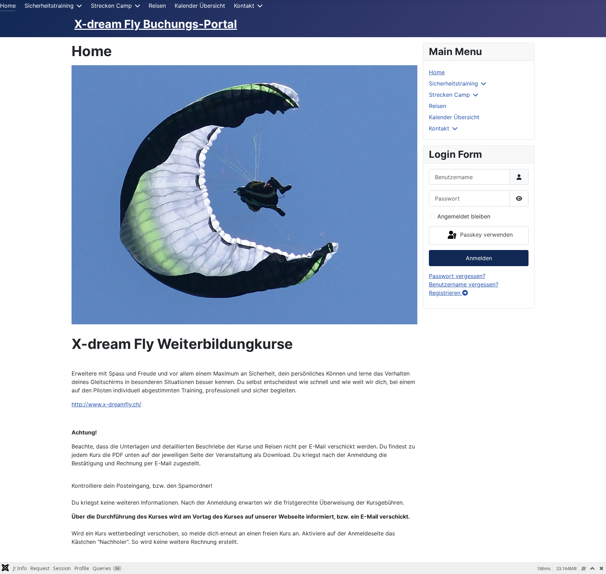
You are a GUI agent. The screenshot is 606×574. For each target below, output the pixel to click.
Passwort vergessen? (457, 275)
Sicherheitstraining (49, 5)
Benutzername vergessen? (463, 284)
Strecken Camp (111, 5)
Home (8, 5)
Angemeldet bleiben (463, 216)
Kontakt (244, 5)
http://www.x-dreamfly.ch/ (106, 404)
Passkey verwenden (485, 234)
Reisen (157, 5)
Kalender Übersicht (200, 5)
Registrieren (445, 292)
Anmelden (479, 258)
